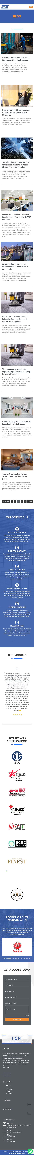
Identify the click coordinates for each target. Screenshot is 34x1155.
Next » (30, 501)
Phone (9, 1135)
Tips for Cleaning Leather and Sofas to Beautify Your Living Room (14, 476)
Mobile (9, 1140)
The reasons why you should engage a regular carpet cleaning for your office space (16, 371)
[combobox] (17, 979)
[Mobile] (4, 1140)
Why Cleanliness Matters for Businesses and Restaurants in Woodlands (15, 266)
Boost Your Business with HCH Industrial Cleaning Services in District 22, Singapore (15, 319)
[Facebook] (4, 1074)
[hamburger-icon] (31, 7)
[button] (4, 958)
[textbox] (16, 979)
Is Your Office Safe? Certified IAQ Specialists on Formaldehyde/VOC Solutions (16, 217)
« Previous (6, 501)
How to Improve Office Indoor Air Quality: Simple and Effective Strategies (16, 112)
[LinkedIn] (9, 1074)
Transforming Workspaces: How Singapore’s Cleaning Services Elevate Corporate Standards (16, 164)
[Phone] (4, 1135)
